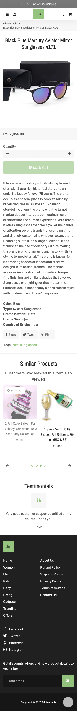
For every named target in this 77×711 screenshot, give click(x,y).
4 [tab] (45, 466)
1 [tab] (32, 466)
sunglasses (28, 345)
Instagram (16, 649)
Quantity (9, 146)
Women (9, 567)
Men (16, 345)
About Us (47, 560)
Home (7, 560)
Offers (8, 615)
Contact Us (48, 595)
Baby (7, 588)
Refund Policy (50, 567)
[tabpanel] (20, 413)
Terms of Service (52, 588)
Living (7, 595)
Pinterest (15, 643)
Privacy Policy (50, 581)
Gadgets (9, 601)
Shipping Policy (51, 574)
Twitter (14, 636)
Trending (9, 608)
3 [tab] (41, 466)
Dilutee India (10, 23)
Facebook (16, 629)
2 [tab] (37, 466)
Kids (6, 581)
